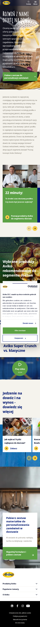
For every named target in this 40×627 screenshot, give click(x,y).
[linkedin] (12, 606)
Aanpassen (18, 338)
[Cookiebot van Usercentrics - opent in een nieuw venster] (28, 286)
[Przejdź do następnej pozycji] (34, 228)
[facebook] (17, 606)
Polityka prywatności (20, 616)
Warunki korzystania (20, 619)
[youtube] (28, 606)
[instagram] (23, 606)
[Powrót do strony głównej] (6, 3)
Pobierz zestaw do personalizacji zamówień (16, 76)
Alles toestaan (20, 330)
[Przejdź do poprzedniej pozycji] (29, 228)
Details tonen (28, 323)
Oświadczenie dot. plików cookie (20, 613)
